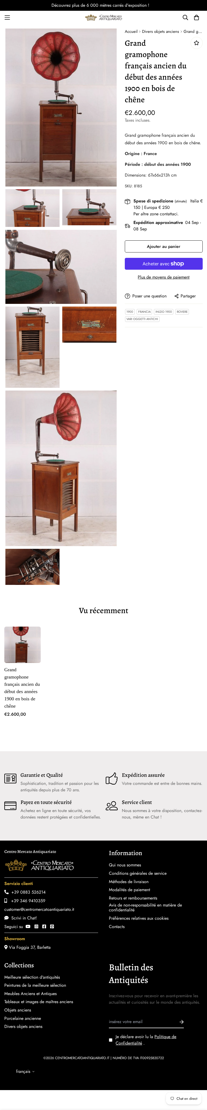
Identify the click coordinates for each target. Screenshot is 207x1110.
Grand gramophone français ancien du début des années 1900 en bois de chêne (22, 688)
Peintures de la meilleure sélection (35, 985)
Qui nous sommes (125, 865)
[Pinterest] (52, 926)
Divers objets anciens (160, 31)
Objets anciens (17, 1010)
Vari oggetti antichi (142, 319)
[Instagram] (36, 926)
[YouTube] (28, 926)
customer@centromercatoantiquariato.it (39, 909)
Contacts (117, 926)
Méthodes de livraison (129, 881)
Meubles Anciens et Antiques (30, 993)
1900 (129, 312)
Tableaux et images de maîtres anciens (38, 1001)
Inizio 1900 (164, 312)
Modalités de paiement (129, 889)
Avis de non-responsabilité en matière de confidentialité (145, 907)
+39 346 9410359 (26, 901)
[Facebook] (44, 926)
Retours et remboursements (133, 898)
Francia (144, 312)
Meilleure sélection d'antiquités (32, 977)
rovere (182, 312)
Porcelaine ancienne (22, 1018)
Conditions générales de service (138, 873)
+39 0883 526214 (27, 892)
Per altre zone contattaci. (156, 214)
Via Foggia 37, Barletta (29, 947)
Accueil (131, 31)
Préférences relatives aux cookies (138, 918)
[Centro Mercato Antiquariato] (103, 17)
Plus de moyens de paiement (163, 277)
